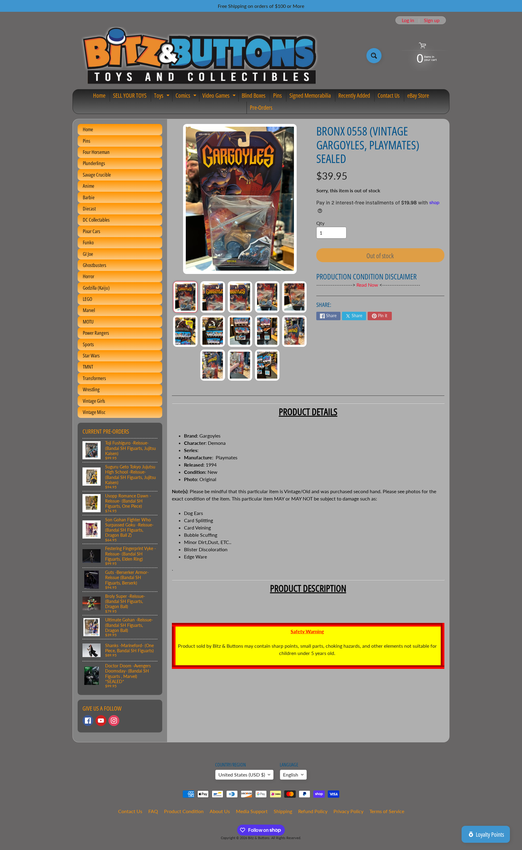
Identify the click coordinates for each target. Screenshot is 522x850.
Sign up (432, 20)
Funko (88, 242)
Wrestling (91, 389)
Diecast (89, 208)
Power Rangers (96, 332)
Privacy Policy (348, 811)
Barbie (89, 197)
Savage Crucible (97, 174)
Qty (320, 223)
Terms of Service (386, 811)
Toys (162, 96)
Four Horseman (96, 151)
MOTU (88, 321)
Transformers (94, 378)
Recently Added (354, 95)
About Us (220, 811)
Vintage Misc (94, 412)
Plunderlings (94, 163)
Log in (408, 20)
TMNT (88, 366)
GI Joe (88, 253)
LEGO (87, 298)
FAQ (153, 811)
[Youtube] (100, 720)
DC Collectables (96, 219)
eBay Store (418, 95)
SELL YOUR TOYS (130, 95)
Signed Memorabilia (310, 95)
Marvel (89, 310)
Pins (277, 95)
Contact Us (389, 95)
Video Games (219, 96)
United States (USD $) (241, 774)
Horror (88, 276)
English (290, 774)
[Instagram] (113, 720)
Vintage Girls (94, 400)
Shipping (283, 811)
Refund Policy (312, 811)
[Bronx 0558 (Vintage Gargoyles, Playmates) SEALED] (185, 297)
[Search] (374, 55)
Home (99, 95)
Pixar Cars (91, 231)
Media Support (252, 811)
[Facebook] (87, 720)
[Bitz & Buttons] (198, 55)
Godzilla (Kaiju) (96, 287)
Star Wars (91, 355)
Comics (187, 96)
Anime (88, 185)
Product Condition (184, 811)
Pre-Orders (261, 107)
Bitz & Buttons (258, 838)
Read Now (367, 285)
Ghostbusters (94, 265)
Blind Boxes (254, 95)
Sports (88, 344)
